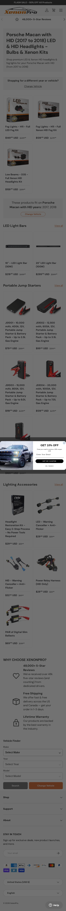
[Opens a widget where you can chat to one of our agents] (54, 905)
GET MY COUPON (49, 461)
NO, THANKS (49, 466)
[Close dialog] (64, 443)
